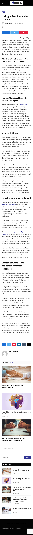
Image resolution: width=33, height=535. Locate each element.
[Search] (30, 3)
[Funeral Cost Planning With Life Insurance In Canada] (16, 401)
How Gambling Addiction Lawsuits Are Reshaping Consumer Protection (20, 499)
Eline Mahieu (10, 23)
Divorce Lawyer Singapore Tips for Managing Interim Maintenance (22, 489)
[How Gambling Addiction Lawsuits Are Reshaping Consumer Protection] (6, 500)
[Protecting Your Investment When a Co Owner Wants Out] (16, 374)
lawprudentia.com (6, 529)
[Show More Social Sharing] (29, 32)
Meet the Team (21, 524)
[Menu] (3, 3)
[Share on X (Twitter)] (14, 32)
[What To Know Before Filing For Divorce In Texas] (6, 510)
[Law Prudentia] (16, 3)
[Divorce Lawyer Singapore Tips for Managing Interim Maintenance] (16, 427)
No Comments (21, 26)
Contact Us (11, 524)
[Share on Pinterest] (23, 32)
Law (3, 12)
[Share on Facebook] (6, 32)
